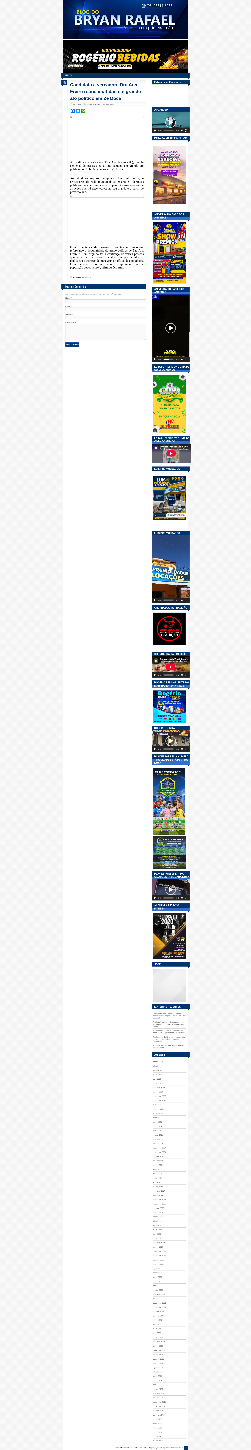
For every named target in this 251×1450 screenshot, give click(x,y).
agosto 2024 (158, 1165)
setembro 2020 (159, 1363)
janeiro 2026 (158, 1092)
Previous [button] (67, 56)
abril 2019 (157, 1436)
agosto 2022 (158, 1268)
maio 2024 (157, 1178)
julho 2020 (157, 1372)
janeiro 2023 (158, 1247)
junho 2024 (157, 1174)
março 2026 (158, 1083)
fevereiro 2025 (159, 1139)
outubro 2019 (158, 1411)
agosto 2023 (158, 1217)
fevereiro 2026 (159, 1087)
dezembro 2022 (159, 1251)
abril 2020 (157, 1385)
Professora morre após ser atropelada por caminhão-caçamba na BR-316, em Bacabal (169, 1016)
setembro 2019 (159, 1415)
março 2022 (158, 1290)
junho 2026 (157, 1070)
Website (69, 314)
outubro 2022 (158, 1260)
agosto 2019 (158, 1419)
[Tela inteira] (186, 130)
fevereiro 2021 (159, 1342)
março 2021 (158, 1337)
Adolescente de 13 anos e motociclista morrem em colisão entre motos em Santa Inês (169, 1039)
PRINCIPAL (68, 75)
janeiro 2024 (158, 1195)
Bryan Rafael (110, 104)
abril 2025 (157, 1131)
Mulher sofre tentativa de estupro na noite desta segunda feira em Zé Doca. (169, 1032)
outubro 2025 (158, 1105)
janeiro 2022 (158, 1299)
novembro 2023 (159, 1204)
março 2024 (158, 1187)
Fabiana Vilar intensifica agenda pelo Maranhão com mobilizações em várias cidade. (169, 1024)
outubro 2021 (158, 1311)
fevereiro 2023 (159, 1243)
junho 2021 (157, 1324)
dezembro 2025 (159, 1096)
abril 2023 (157, 1234)
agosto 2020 (158, 1367)
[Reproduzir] (155, 130)
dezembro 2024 (159, 1148)
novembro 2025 (159, 1100)
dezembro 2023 (159, 1199)
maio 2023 (157, 1230)
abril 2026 (157, 1079)
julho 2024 (157, 1169)
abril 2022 (157, 1286)
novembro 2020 (159, 1355)
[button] (170, 122)
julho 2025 (157, 1118)
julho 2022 (157, 1273)
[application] (171, 122)
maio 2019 (157, 1432)
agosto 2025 (158, 1113)
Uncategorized (87, 277)
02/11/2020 (77, 104)
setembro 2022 (159, 1264)
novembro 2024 (159, 1152)
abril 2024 (157, 1182)
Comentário (70, 322)
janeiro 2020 (158, 1398)
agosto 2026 (158, 1062)
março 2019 (158, 1441)
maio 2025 (157, 1126)
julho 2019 (157, 1423)
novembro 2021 (159, 1307)
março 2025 (158, 1135)
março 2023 (158, 1238)
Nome (67, 298)
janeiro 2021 (158, 1346)
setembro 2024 (159, 1161)
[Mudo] (182, 130)
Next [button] (183, 56)
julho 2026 (157, 1066)
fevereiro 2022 (159, 1294)
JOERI (180, 1448)
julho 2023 (157, 1221)
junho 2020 (157, 1376)
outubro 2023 (158, 1208)
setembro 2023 (159, 1212)
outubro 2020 (158, 1359)
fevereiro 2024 (159, 1191)
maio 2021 (157, 1329)
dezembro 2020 (159, 1350)
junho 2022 (157, 1277)
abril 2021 (157, 1333)
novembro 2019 (159, 1406)
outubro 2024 (158, 1156)
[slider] (168, 130)
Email (67, 306)
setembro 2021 (159, 1316)
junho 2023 (157, 1225)
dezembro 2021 (159, 1303)
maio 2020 (157, 1380)
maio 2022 (157, 1281)
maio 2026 (157, 1075)
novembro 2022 (159, 1255)
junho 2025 (157, 1122)
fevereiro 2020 (159, 1393)
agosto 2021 (158, 1320)
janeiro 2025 (158, 1143)
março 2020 (158, 1389)
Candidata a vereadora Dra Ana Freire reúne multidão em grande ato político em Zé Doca (105, 91)
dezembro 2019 (159, 1402)
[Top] (186, 1448)
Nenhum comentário (94, 104)
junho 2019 (157, 1428)
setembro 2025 (159, 1109)
